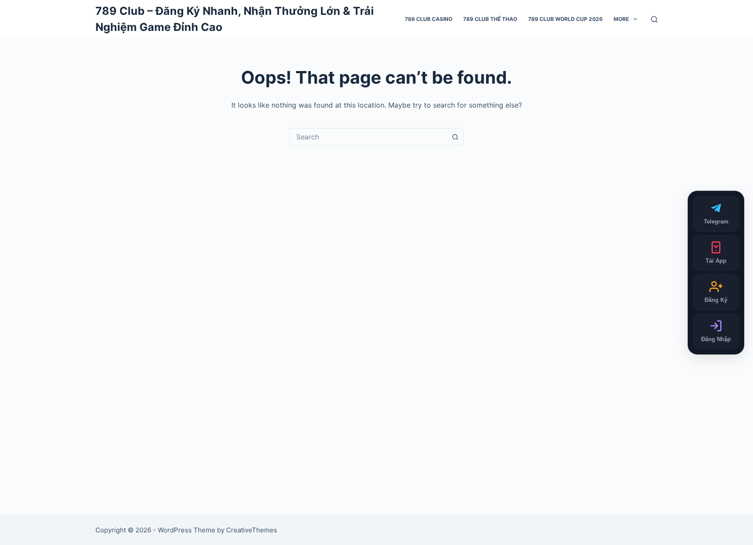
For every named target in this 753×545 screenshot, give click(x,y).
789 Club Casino (428, 19)
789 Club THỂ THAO (490, 19)
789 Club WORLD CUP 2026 (565, 19)
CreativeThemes (251, 530)
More (621, 19)
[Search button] (455, 137)
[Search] (654, 19)
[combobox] (368, 137)
